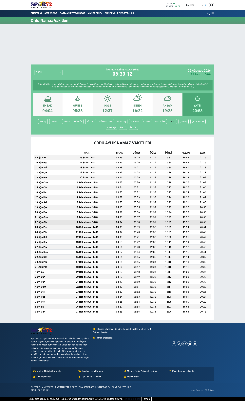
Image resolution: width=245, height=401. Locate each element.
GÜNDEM (110, 13)
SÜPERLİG (36, 13)
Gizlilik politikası (132, 398)
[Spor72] (41, 5)
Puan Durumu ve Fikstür (183, 371)
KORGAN (135, 121)
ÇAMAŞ (183, 121)
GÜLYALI (91, 121)
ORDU (172, 121)
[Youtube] (189, 343)
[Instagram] (184, 343)
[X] (179, 343)
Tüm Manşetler (43, 376)
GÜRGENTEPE (106, 121)
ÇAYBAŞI (111, 127)
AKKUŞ (43, 121)
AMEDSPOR (50, 13)
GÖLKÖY (78, 121)
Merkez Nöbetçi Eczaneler (49, 371)
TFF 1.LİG (126, 387)
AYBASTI (55, 121)
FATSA (67, 121)
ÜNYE (123, 127)
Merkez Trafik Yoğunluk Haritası (142, 371)
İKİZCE (133, 127)
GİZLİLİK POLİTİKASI (40, 390)
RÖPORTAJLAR (125, 13)
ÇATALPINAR (198, 121)
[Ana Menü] (212, 13)
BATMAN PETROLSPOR (72, 13)
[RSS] (195, 343)
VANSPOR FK (95, 13)
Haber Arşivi (133, 376)
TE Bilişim (209, 390)
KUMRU (147, 121)
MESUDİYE (160, 121)
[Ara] (208, 13)
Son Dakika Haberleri (92, 376)
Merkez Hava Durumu (92, 371)
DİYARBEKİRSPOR (87, 387)
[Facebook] (174, 343)
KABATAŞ (121, 121)
